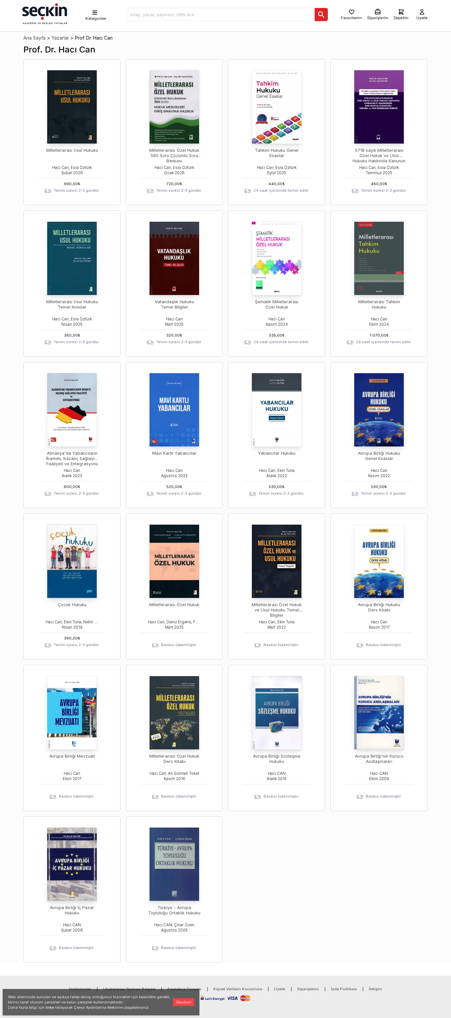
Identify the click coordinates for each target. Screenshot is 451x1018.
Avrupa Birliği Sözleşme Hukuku (276, 759)
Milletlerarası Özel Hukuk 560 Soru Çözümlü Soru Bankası (174, 155)
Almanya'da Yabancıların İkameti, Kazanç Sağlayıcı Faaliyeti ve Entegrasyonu (72, 458)
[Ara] (321, 14)
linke (50, 1007)
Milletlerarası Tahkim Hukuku (379, 304)
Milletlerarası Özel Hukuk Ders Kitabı (174, 759)
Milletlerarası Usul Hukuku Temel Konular (72, 304)
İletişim (375, 989)
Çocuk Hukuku (72, 604)
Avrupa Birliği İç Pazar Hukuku (72, 910)
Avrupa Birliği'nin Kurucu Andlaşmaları (379, 759)
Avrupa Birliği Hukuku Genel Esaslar (379, 456)
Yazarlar (60, 38)
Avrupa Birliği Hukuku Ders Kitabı (379, 607)
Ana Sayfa (34, 38)
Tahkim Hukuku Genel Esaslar (276, 153)
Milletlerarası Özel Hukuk (174, 604)
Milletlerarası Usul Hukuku (72, 150)
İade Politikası (344, 989)
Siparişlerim (308, 989)
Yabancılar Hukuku (276, 453)
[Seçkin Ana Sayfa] (44, 13)
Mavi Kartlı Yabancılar (174, 453)
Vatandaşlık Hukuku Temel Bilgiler (174, 304)
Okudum (183, 1002)
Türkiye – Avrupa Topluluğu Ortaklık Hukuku (174, 910)
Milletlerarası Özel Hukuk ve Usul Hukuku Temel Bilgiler (277, 610)
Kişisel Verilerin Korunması (237, 989)
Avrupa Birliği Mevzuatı (72, 756)
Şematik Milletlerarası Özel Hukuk (276, 304)
